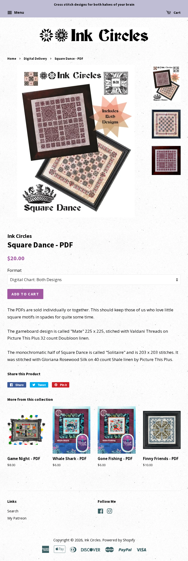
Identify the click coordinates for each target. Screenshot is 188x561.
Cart (177, 12)
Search (12, 511)
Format (14, 270)
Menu (18, 12)
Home (11, 58)
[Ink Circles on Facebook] (100, 512)
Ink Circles (92, 540)
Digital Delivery (35, 58)
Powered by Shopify (118, 540)
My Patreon (16, 518)
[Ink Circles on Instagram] (109, 512)
